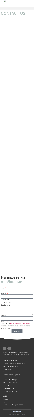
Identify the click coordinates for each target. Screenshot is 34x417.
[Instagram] (9, 348)
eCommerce (7, 369)
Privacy (4, 321)
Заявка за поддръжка (10, 391)
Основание (5, 299)
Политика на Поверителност (21, 323)
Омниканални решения (11, 366)
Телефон (4, 315)
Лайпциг (16, 355)
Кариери (6, 399)
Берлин (22, 355)
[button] (17, 8)
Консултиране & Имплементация (14, 363)
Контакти (6, 385)
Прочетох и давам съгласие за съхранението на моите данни (16, 326)
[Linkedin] (4, 348)
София (28, 355)
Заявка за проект (9, 388)
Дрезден (10, 355)
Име (3, 288)
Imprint (5, 402)
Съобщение (5, 305)
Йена (4, 355)
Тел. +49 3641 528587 (10, 382)
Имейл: (4, 293)
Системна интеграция (10, 372)
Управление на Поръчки (11, 375)
